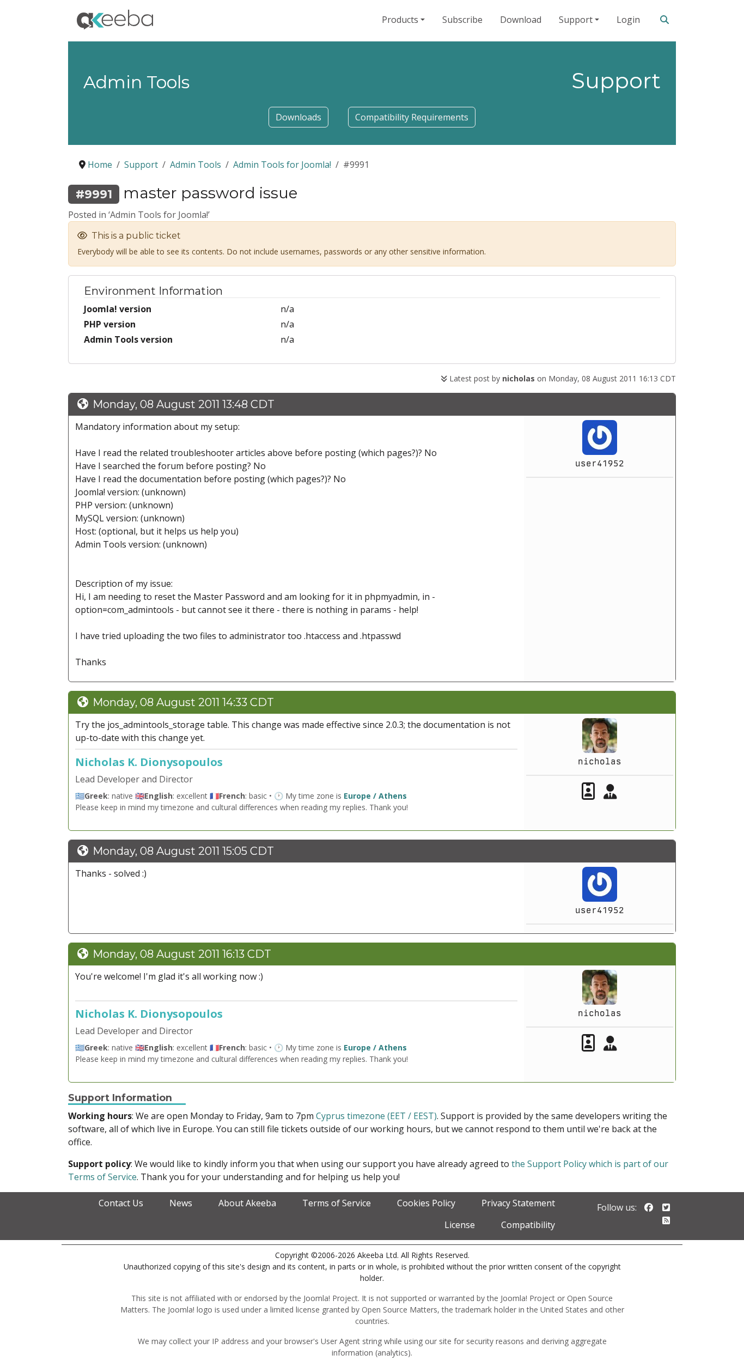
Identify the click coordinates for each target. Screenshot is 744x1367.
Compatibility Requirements (411, 117)
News (180, 1203)
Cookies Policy (426, 1203)
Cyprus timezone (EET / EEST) (376, 1116)
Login (628, 20)
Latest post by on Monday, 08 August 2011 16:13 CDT (561, 378)
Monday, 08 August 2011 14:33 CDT (183, 702)
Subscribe (462, 20)
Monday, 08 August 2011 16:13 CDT (182, 954)
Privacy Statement (518, 1203)
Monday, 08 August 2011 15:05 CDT (183, 851)
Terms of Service (336, 1203)
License (459, 1225)
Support (576, 20)
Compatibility (528, 1225)
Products (400, 20)
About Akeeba (247, 1203)
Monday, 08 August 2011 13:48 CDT (184, 404)
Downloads (298, 117)
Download (520, 20)
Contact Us (121, 1203)
